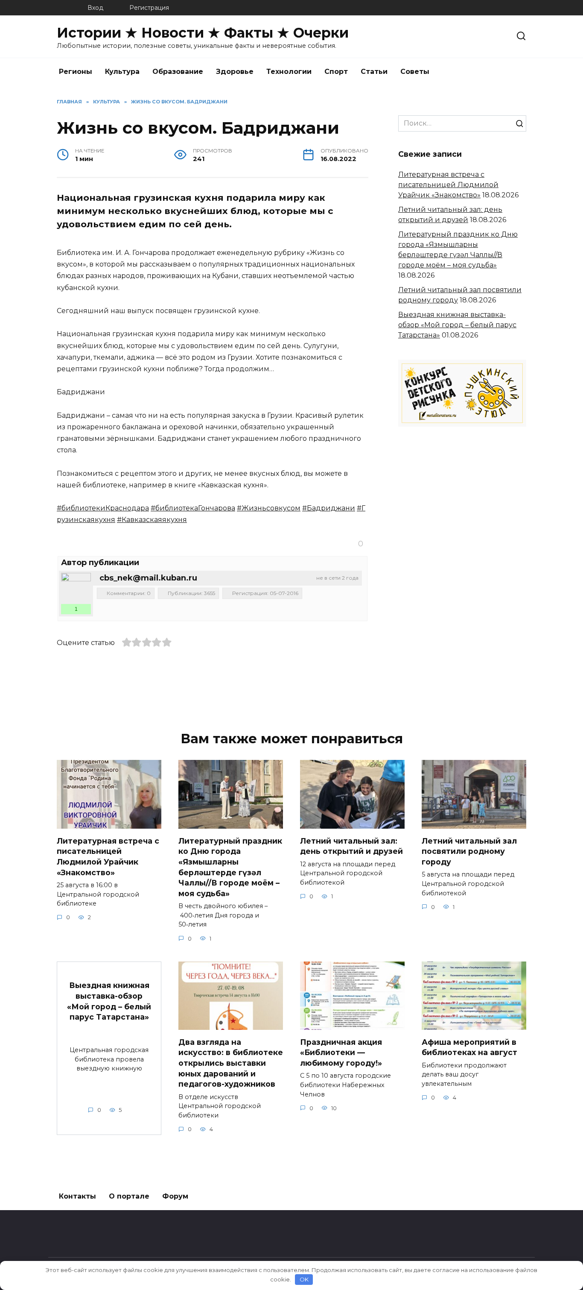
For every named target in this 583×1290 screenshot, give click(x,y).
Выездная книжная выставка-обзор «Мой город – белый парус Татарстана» (457, 325)
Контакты (77, 1196)
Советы (414, 71)
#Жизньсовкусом (268, 508)
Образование (177, 71)
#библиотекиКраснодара (103, 508)
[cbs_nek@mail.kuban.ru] (76, 588)
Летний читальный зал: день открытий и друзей (351, 846)
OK (304, 1279)
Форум (175, 1196)
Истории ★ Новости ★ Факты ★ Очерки (203, 32)
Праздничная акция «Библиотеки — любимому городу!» (341, 1052)
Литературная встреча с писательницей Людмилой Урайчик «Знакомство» (448, 184)
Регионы (75, 71)
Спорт (336, 71)
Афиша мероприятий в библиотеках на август (469, 1047)
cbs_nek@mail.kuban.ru (148, 578)
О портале (129, 1196)
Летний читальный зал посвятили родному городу (469, 851)
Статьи (374, 71)
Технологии (289, 71)
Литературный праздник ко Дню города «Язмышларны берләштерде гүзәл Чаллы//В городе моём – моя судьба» (230, 866)
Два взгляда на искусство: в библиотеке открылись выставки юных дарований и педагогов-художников (230, 1062)
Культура (122, 71)
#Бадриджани (328, 508)
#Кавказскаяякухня (152, 520)
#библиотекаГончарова (193, 508)
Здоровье (235, 71)
